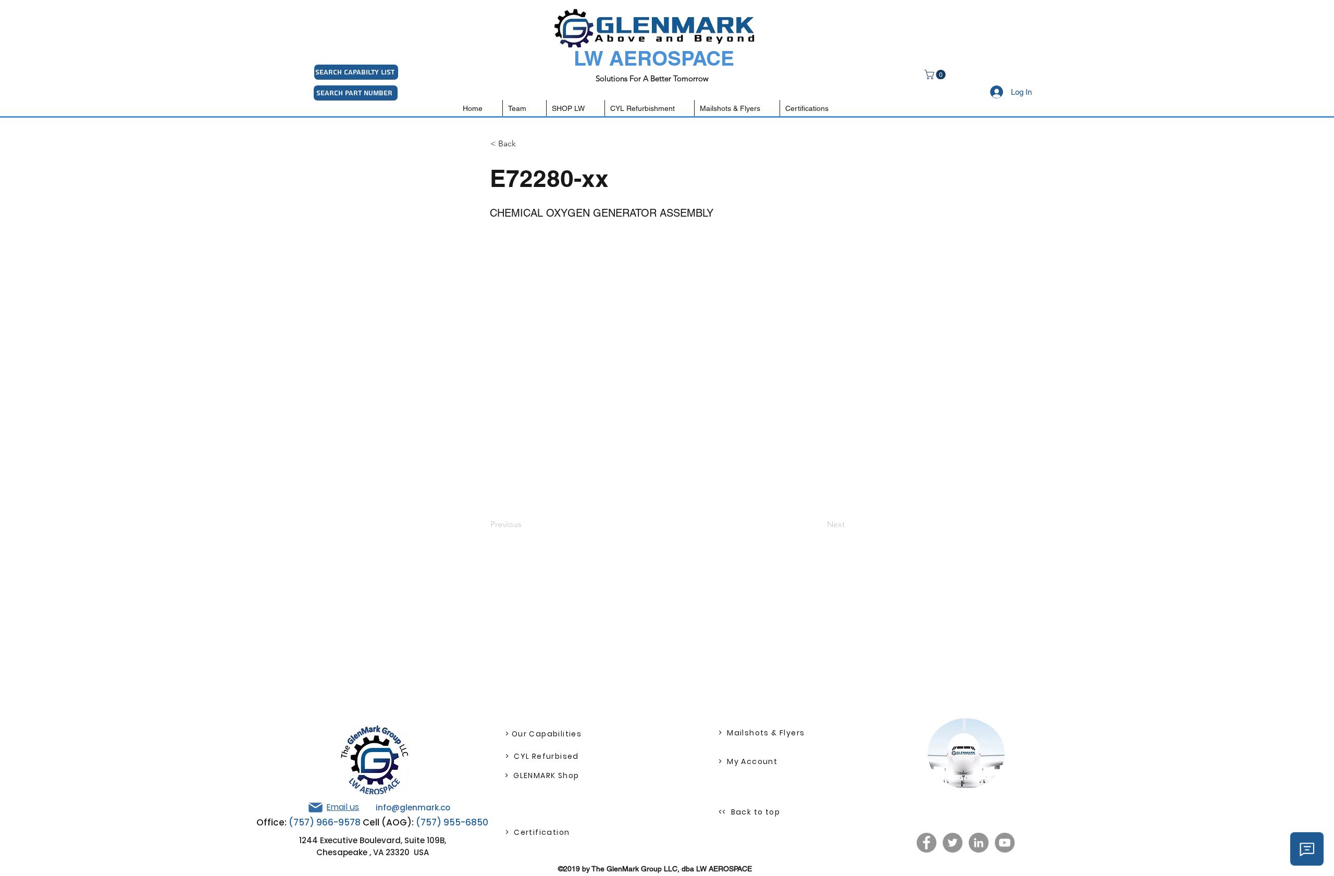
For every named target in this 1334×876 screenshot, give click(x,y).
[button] (936, 74)
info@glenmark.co (413, 807)
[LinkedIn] (979, 843)
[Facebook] (926, 843)
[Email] (315, 807)
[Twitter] (952, 843)
